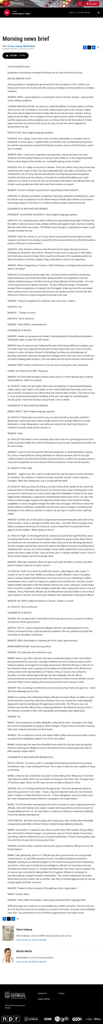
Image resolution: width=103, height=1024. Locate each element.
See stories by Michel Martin (31, 961)
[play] (7, 12)
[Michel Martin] (8, 955)
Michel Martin (29, 46)
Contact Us (42, 993)
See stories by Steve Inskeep (31, 939)
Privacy (61, 993)
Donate (93, 4)
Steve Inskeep (16, 46)
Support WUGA (44, 999)
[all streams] (99, 13)
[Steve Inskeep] (8, 933)
